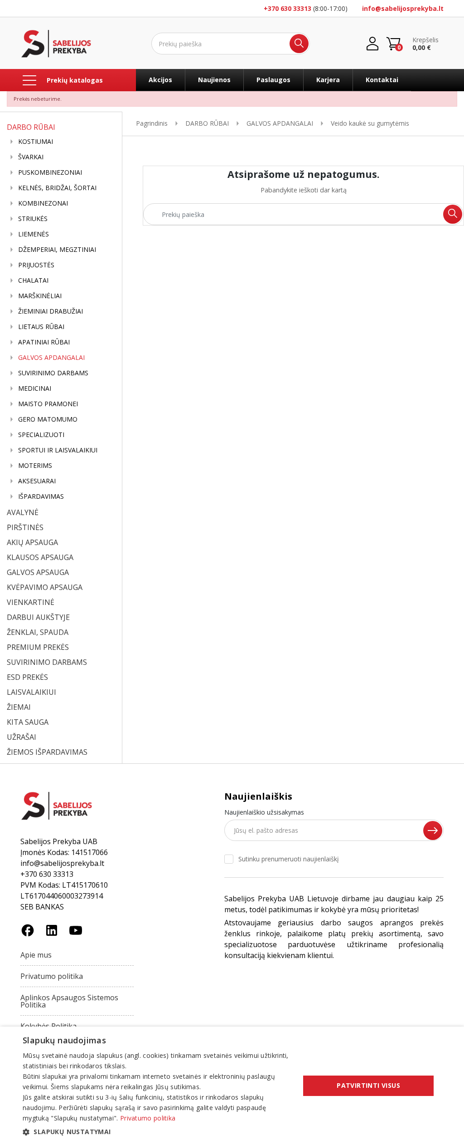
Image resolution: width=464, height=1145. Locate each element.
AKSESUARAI (37, 481)
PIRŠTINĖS (25, 527)
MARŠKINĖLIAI (40, 296)
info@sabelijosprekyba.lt (403, 8)
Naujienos (214, 79)
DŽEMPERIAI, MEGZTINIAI (57, 249)
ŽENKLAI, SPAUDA (37, 632)
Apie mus (36, 954)
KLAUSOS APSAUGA (40, 557)
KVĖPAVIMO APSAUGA (44, 587)
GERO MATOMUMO (47, 419)
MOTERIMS (35, 465)
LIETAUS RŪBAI (41, 327)
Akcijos (160, 79)
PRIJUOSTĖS (36, 265)
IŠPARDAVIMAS (41, 496)
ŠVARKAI (31, 157)
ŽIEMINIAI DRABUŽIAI (50, 311)
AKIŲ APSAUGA (32, 542)
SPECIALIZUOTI (41, 435)
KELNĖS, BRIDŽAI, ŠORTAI (57, 188)
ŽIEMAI (19, 707)
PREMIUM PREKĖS (38, 647)
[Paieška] (299, 43)
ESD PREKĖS (27, 677)
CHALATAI (33, 280)
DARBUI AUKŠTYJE (38, 617)
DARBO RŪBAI (31, 127)
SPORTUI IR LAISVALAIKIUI (57, 450)
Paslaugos (273, 79)
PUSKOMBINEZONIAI (50, 172)
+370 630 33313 (287, 8)
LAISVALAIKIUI (31, 692)
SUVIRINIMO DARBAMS (53, 373)
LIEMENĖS (33, 234)
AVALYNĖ (23, 512)
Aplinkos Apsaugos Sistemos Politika (69, 1001)
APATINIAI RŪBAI (44, 342)
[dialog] (232, 1086)
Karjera (328, 79)
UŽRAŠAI (21, 737)
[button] (157, 1131)
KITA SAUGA (27, 722)
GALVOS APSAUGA (38, 572)
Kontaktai (382, 79)
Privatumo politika (51, 976)
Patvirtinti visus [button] (368, 1085)
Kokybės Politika (48, 1026)
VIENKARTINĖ (30, 602)
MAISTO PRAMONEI (48, 404)
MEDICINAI (34, 388)
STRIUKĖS (33, 219)
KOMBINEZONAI (43, 203)
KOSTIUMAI (35, 141)
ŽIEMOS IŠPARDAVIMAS (47, 752)
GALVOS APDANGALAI (51, 357)
